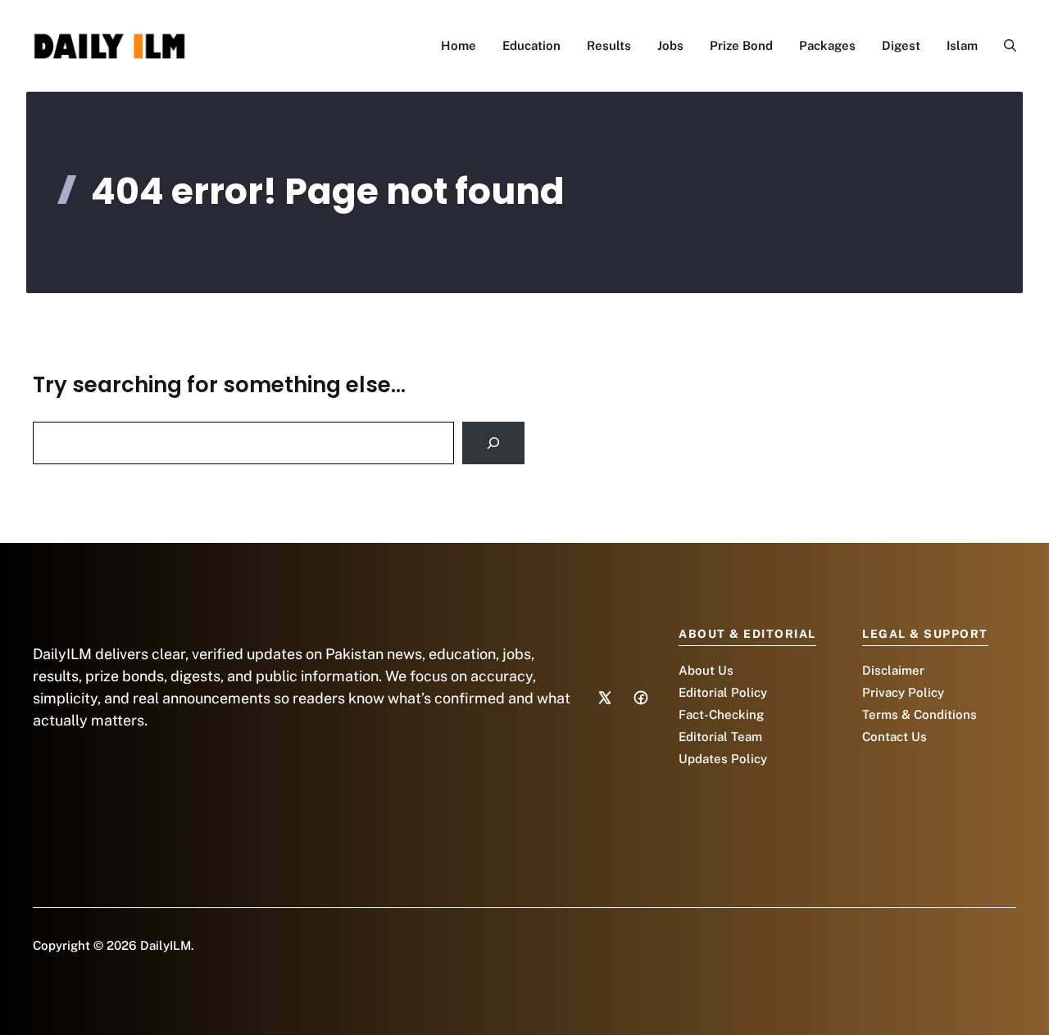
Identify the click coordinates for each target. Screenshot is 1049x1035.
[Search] (493, 443)
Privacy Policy (903, 692)
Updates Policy (723, 759)
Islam (962, 45)
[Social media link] (605, 697)
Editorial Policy (723, 692)
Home (458, 45)
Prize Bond (741, 45)
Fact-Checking (721, 714)
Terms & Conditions (919, 714)
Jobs (670, 45)
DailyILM (165, 945)
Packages (827, 45)
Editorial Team (720, 736)
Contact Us (894, 736)
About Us (706, 670)
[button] (1003, 46)
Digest (901, 45)
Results (609, 45)
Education (531, 45)
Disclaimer (893, 670)
